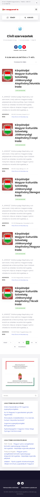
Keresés (30, 18)
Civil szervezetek (24, 40)
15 (14, 347)
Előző (5, 343)
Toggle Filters (20, 62)
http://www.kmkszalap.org (20, 117)
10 (19, 343)
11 (23, 343)
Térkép (12, 18)
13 (31, 343)
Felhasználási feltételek (10, 487)
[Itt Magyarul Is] (10, 9)
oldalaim (7, 461)
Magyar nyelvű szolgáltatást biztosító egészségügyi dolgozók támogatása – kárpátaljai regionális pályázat (19, 446)
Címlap (14, 40)
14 (36, 343)
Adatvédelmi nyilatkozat (29, 487)
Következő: (22, 347)
